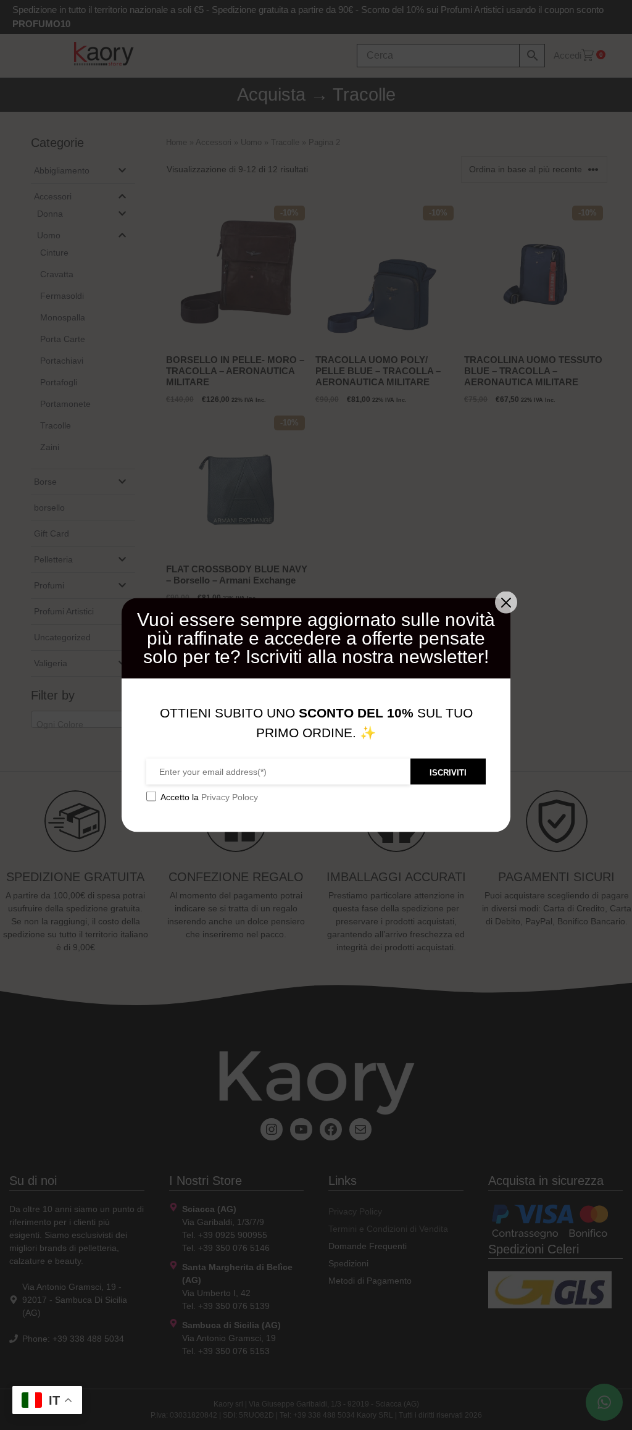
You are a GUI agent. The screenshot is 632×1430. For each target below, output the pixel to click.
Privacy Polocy (229, 797)
